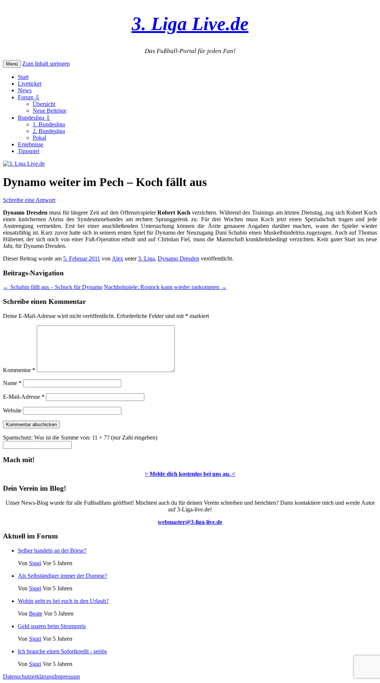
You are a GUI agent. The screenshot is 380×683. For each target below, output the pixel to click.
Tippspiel (28, 151)
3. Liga (146, 258)
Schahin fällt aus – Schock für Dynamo (52, 287)
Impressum (67, 676)
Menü (12, 64)
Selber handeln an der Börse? (52, 550)
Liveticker (30, 83)
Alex (117, 258)
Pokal (39, 138)
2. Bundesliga (49, 131)
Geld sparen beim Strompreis (52, 626)
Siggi (35, 563)
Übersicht (44, 104)
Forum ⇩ (29, 97)
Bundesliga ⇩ (34, 118)
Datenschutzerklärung (28, 676)
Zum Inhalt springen (46, 63)
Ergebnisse (30, 144)
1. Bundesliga (49, 124)
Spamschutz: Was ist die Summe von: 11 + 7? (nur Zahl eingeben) (80, 437)
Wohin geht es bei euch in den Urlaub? (63, 601)
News (25, 90)
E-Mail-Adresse (24, 397)
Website (12, 410)
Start (23, 77)
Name (12, 383)
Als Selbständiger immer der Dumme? (62, 576)
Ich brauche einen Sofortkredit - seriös (62, 651)
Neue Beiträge (49, 110)
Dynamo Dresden (178, 258)
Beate (35, 613)
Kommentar (19, 370)
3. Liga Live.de (190, 23)
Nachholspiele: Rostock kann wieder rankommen (165, 287)
